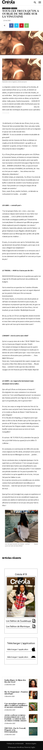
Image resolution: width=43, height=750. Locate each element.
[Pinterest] (21, 25)
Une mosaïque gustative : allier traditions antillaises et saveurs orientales (15, 705)
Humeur (14, 8)
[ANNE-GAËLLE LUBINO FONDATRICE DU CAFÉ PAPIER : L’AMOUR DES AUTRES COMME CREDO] (33, 718)
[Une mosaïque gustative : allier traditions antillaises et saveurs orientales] (33, 706)
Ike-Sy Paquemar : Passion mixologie (16, 693)
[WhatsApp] (26, 25)
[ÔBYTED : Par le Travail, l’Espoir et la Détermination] (33, 731)
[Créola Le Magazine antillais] (8, 2)
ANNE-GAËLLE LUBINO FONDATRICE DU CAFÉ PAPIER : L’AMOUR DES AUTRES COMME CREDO (15, 718)
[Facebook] (11, 25)
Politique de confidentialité (15, 743)
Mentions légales (31, 743)
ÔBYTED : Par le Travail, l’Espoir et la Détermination (15, 730)
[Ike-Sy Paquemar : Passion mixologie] (33, 695)
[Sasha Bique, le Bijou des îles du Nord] (33, 683)
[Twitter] (16, 25)
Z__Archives (6, 8)
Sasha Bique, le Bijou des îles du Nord (15, 681)
